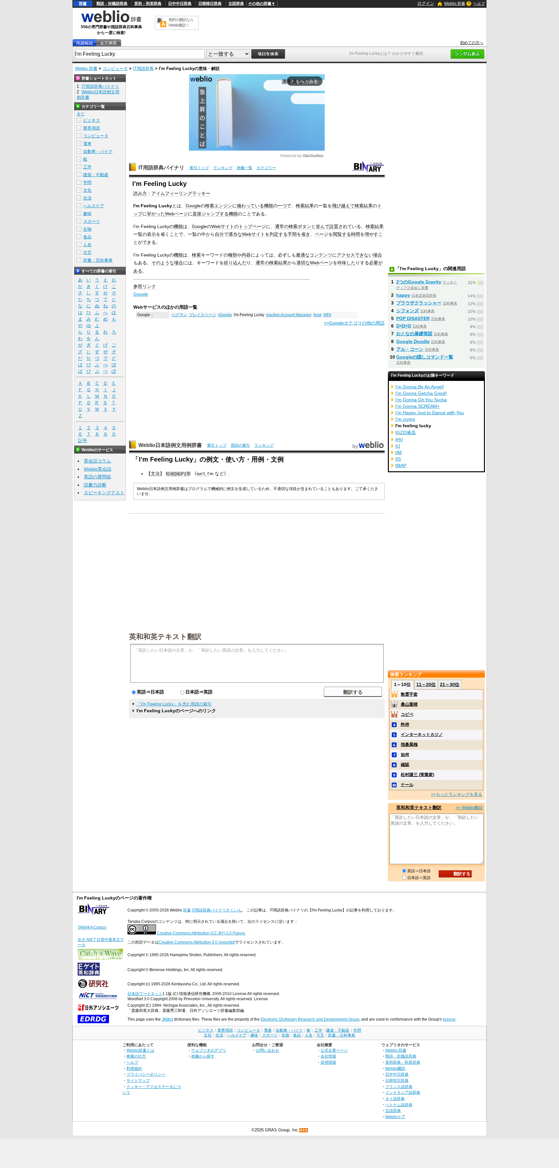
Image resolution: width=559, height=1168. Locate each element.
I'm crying (405, 419)
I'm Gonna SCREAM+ (417, 406)
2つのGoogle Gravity (418, 281)
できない (364, 255)
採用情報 (328, 1062)
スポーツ (91, 221)
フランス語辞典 (398, 1086)
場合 (377, 255)
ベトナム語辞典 (398, 1105)
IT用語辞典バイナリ (161, 167)
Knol (317, 315)
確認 (405, 764)
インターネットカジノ (422, 734)
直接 (197, 213)
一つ (282, 205)
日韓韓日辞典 (210, 3)
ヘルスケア (93, 205)
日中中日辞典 (180, 3)
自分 (219, 234)
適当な (235, 234)
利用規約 (134, 1068)
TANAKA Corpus (92, 927)
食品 (87, 237)
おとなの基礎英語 (414, 333)
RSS (304, 1130)
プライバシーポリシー (145, 1074)
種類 (232, 255)
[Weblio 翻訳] (161, 23)
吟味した (346, 262)
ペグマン (179, 315)
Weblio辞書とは (140, 1050)
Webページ (176, 213)
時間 (355, 234)
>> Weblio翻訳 (469, 807)
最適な (303, 255)
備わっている (250, 205)
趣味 (87, 213)
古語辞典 (236, 3)
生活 (87, 198)
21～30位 (449, 684)
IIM (398, 452)
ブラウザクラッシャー (419, 302)
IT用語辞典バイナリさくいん (217, 910)
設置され (338, 226)
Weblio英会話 (97, 469)
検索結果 (305, 205)
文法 (155, 473)
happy (403, 295)
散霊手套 (409, 694)
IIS (398, 459)
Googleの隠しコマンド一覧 (424, 357)
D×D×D (403, 325)
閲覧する (342, 234)
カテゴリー (266, 168)
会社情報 (328, 1056)
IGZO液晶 (405, 432)
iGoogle (225, 315)
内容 (246, 255)
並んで (322, 226)
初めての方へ (471, 42)
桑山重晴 (409, 704)
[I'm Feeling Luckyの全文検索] (108, 43)
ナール (407, 784)
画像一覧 (244, 168)
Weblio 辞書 (454, 3)
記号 (82, 440)
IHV (399, 439)
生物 (87, 229)
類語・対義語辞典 (111, 3)
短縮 (170, 473)
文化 (87, 190)
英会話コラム (97, 461)
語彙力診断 (95, 484)
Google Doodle (413, 341)
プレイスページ (202, 315)
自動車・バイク (98, 151)
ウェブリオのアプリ (208, 1050)
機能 (268, 205)
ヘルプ (479, 3)
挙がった (156, 213)
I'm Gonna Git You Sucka (421, 399)
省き (305, 234)
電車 (87, 143)
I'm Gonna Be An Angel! (419, 386)
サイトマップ (138, 1080)
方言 (87, 252)
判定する (278, 234)
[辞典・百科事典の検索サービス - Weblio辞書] (111, 21)
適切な (303, 262)
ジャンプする (215, 213)
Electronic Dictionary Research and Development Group (310, 1019)
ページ (321, 234)
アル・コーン (409, 349)
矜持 (405, 724)
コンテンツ (321, 255)
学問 (87, 182)
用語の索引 (240, 445)
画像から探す (202, 1056)
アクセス (346, 255)
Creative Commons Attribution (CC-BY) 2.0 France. (201, 933)
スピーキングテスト (104, 492)
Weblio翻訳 (395, 1068)
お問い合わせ (267, 1050)
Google (193, 205)
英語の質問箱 (97, 476)
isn (200, 473)
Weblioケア (395, 1117)
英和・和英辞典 (147, 3)
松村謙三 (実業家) (417, 774)
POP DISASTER (413, 318)
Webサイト (222, 226)
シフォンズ (407, 310)
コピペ (407, 714)
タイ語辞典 (395, 1098)
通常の (282, 226)
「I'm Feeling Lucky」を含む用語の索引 (174, 704)
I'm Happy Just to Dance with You (429, 412)
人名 (87, 244)
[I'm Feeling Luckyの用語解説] (84, 43)
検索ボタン (300, 226)
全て (80, 114)
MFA (327, 315)
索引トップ (199, 168)
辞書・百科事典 (98, 260)
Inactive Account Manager (289, 315)
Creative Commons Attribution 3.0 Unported (197, 942)
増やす (371, 234)
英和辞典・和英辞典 (402, 1062)
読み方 (140, 193)
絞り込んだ (235, 262)
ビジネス (91, 120)
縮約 (180, 473)
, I (207, 473)
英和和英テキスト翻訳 (165, 636)
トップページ (252, 226)
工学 (87, 167)
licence (449, 1019)
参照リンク (144, 286)
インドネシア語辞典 (402, 1092)
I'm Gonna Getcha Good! (421, 393)
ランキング (223, 168)
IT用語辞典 (143, 68)
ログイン (425, 3)
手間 (292, 234)
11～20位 (426, 684)
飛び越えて (343, 205)
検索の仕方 (136, 1056)
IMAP (400, 465)
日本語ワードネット (144, 993)
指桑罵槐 (409, 744)
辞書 (83, 3)
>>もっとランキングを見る (456, 794)
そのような (162, 262)
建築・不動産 (95, 174)
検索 (196, 255)
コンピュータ (115, 68)
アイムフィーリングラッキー (180, 193)
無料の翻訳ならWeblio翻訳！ (181, 22)
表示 (151, 234)
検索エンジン (218, 205)
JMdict (167, 1019)
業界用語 (91, 128)
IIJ (397, 446)
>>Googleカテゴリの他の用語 (354, 323)
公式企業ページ (334, 1050)
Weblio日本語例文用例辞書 (170, 445)
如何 (405, 754)
